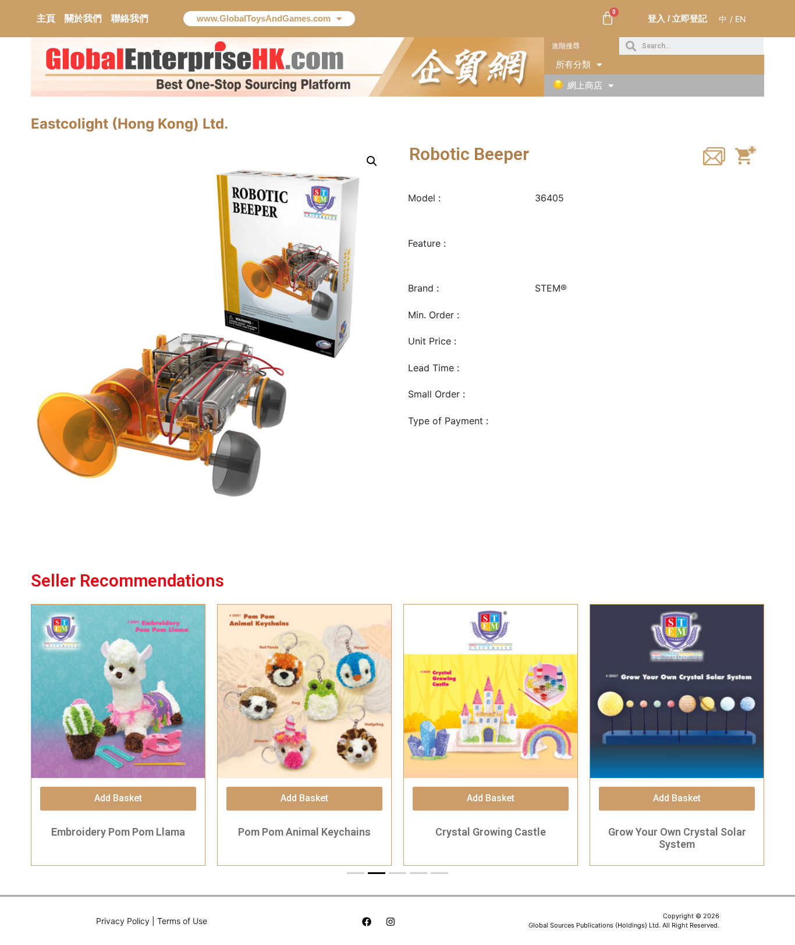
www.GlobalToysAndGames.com (264, 18)
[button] (566, 46)
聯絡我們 (129, 18)
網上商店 (584, 85)
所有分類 (573, 64)
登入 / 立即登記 (677, 18)
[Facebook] (366, 921)
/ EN (738, 19)
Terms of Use (182, 921)
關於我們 (83, 18)
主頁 (46, 18)
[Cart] (607, 18)
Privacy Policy (123, 921)
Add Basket (118, 798)
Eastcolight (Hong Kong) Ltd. (129, 123)
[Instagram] (390, 921)
